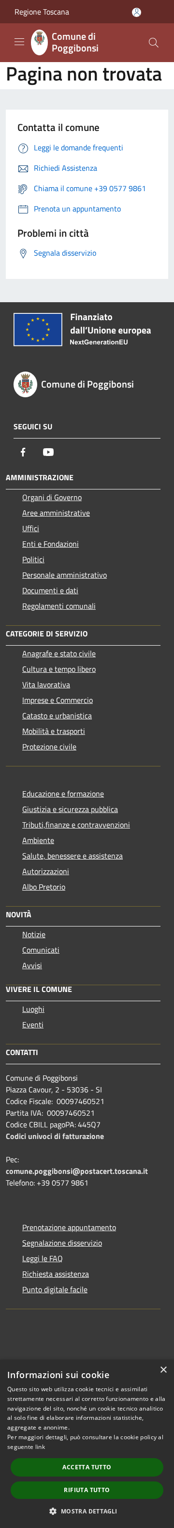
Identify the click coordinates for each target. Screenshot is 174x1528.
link (40, 1447)
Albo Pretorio (43, 887)
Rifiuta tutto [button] (87, 1490)
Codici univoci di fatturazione (55, 1136)
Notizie (33, 934)
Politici (33, 559)
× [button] (163, 1370)
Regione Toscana (41, 11)
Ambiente (38, 840)
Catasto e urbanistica (57, 715)
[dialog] (87, 1444)
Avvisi (32, 965)
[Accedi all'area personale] (136, 12)
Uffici (30, 528)
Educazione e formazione (63, 793)
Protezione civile (49, 746)
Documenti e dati (50, 590)
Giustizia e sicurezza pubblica (70, 809)
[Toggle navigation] (19, 42)
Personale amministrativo (64, 575)
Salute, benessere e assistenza (72, 856)
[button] (87, 1511)
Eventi (33, 1024)
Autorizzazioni (45, 871)
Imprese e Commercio (57, 700)
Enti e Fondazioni (50, 544)
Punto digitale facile (54, 1289)
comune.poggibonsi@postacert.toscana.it (77, 1171)
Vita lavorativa (46, 684)
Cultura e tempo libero (59, 669)
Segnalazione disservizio (62, 1243)
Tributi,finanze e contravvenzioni (76, 824)
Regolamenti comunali (59, 606)
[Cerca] (154, 43)
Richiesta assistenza (55, 1274)
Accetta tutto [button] (86, 1467)
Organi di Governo (52, 497)
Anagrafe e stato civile (59, 653)
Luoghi (33, 1009)
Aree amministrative (56, 513)
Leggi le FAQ (42, 1258)
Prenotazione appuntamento (69, 1227)
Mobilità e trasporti (53, 731)
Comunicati (40, 950)
